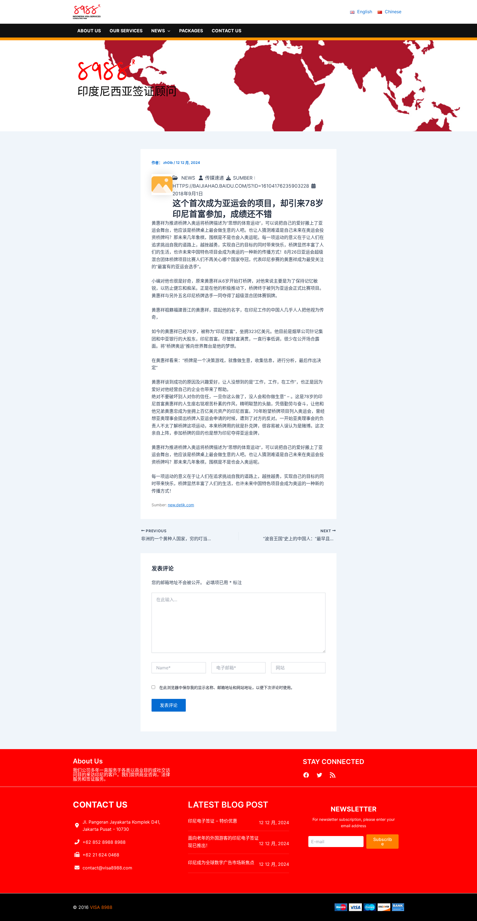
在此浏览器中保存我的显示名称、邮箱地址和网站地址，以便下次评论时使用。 (227, 687)
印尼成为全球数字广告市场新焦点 (221, 862)
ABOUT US (89, 30)
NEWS (158, 30)
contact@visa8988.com (107, 868)
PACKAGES (191, 30)
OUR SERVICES (126, 30)
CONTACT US (226, 30)
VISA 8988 (101, 907)
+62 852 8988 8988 (104, 842)
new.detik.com (181, 504)
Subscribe (382, 842)
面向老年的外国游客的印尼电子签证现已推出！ (223, 841)
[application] (167, 31)
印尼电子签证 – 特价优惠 (212, 821)
